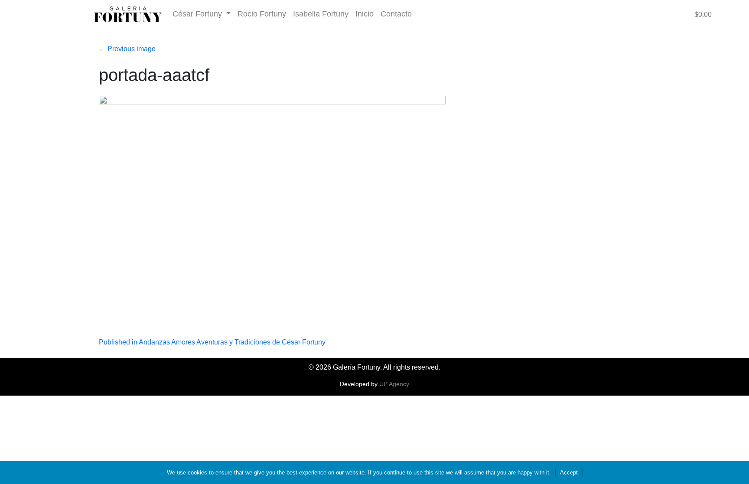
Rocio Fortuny (262, 13)
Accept (569, 472)
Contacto (396, 13)
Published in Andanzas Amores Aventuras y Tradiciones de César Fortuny (212, 342)
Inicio (364, 13)
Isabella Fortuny (320, 13)
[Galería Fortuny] (128, 13)
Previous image (127, 48)
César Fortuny (198, 13)
